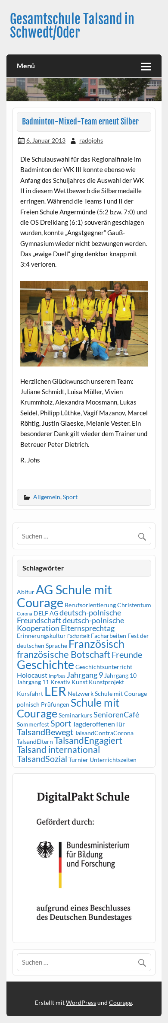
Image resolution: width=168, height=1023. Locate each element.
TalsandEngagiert (88, 740)
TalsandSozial (42, 758)
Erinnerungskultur (41, 635)
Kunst (79, 681)
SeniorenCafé (116, 714)
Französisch (96, 643)
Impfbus (57, 676)
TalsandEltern (35, 741)
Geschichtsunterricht (103, 666)
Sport (70, 496)
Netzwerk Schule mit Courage (107, 693)
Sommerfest (33, 724)
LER (55, 690)
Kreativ (60, 681)
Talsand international (58, 749)
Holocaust (32, 675)
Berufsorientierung (90, 605)
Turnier (78, 759)
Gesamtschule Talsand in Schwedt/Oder (72, 26)
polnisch (28, 704)
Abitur (25, 592)
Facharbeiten (108, 635)
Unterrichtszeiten (113, 759)
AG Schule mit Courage (64, 595)
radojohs (91, 140)
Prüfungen (55, 704)
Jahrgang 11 (33, 681)
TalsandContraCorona (104, 732)
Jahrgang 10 (120, 675)
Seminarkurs (75, 715)
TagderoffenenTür (98, 724)
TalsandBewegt (45, 732)
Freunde (127, 654)
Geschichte (45, 664)
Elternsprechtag (88, 628)
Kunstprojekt (106, 681)
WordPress (81, 1002)
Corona (24, 613)
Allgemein (46, 496)
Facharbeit (78, 636)
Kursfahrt (30, 693)
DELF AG (46, 613)
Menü (26, 65)
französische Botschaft (63, 654)
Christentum (134, 605)
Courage (120, 1002)
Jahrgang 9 (85, 674)
